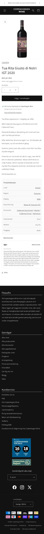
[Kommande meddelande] (39, 3)
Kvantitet (5, 85)
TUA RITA (5, 62)
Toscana (37, 193)
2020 (38, 199)
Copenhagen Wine (18, 522)
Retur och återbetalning (11, 417)
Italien (37, 188)
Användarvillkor (15, 529)
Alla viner (5, 337)
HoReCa (5, 421)
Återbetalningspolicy (35, 525)
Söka (4, 379)
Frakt (10, 81)
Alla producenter (8, 341)
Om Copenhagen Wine (10, 402)
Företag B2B (6, 425)
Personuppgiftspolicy (10, 406)
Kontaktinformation (11, 525)
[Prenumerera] (33, 477)
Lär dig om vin (7, 371)
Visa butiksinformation (13, 112)
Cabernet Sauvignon (25, 210)
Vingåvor (5, 356)
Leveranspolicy (8, 410)
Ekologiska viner (8, 352)
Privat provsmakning (10, 364)
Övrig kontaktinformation (12, 413)
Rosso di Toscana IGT (32, 205)
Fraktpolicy (22, 525)
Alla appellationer (9, 349)
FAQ (3, 398)
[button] (4, 10)
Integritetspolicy (31, 522)
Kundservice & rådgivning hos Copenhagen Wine (21, 428)
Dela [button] (6, 272)
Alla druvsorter (7, 345)
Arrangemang (7, 360)
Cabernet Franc (25, 213)
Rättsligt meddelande (29, 529)
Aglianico (36, 213)
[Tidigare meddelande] (4, 3)
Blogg (4, 375)
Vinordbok (6, 368)
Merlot (37, 210)
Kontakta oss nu (8, 395)
